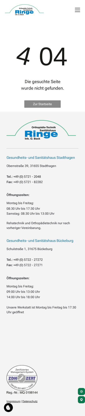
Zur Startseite (42, 104)
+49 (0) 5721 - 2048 (27, 176)
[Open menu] (77, 10)
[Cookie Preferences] (8, 407)
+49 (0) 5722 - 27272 (28, 260)
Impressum (13, 401)
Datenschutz (30, 401)
